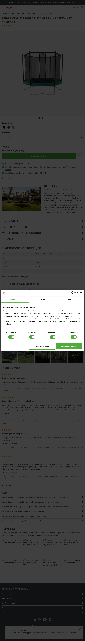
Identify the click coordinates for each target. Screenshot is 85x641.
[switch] (32, 337)
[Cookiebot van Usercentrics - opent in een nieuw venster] (72, 293)
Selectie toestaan (42, 346)
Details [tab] (42, 299)
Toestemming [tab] (15, 299)
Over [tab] (70, 299)
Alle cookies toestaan (69, 346)
